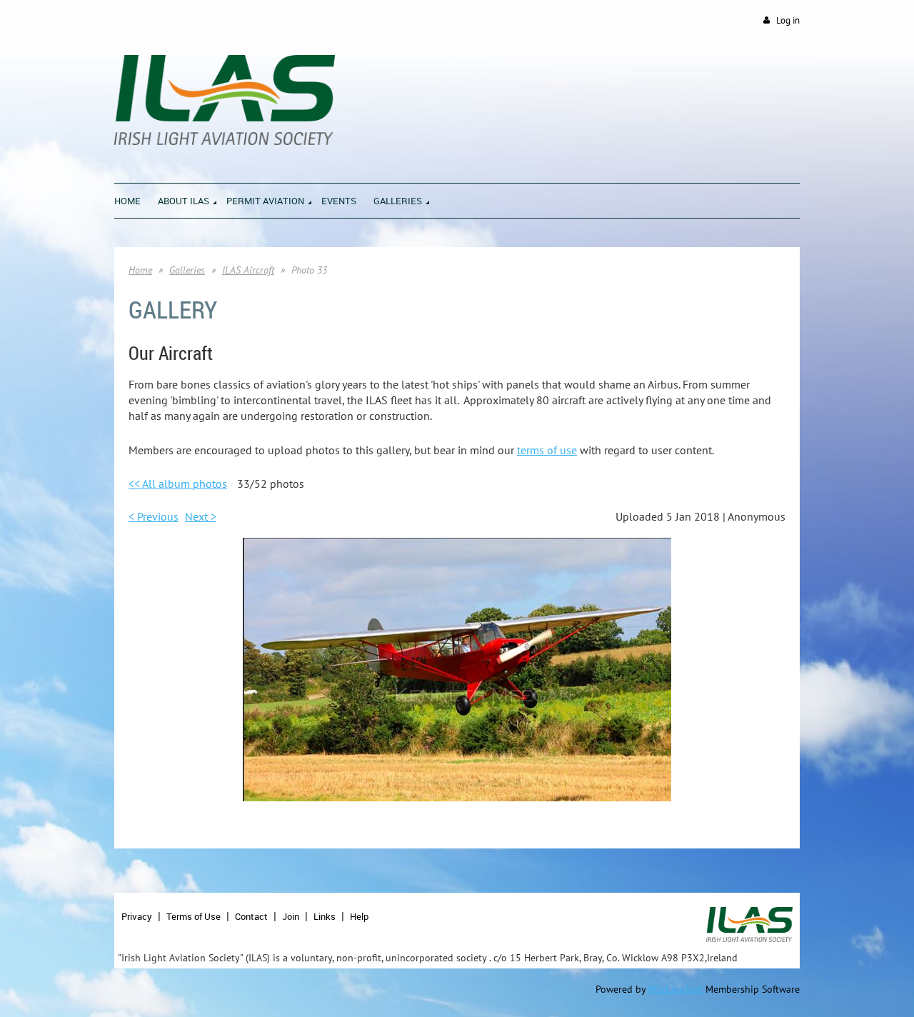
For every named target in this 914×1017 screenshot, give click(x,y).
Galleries (187, 270)
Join (290, 916)
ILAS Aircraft (248, 270)
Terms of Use (193, 916)
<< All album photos (178, 483)
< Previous (154, 516)
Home (140, 270)
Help (359, 916)
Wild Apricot (675, 989)
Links (324, 916)
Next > (200, 516)
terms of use (547, 450)
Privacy (136, 916)
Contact (251, 916)
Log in (788, 20)
